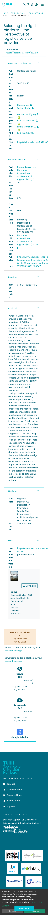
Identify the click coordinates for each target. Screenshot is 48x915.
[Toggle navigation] (42, 4)
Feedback (24, 908)
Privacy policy (13, 800)
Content (12, 491)
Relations (12, 277)
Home (5, 13)
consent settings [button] (13, 650)
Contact (11, 783)
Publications (18, 13)
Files (10, 540)
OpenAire (34, 881)
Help (28, 4)
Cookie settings (14, 795)
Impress (11, 806)
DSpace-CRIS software (24, 819)
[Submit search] (24, 4)
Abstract (12, 308)
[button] (36, 4)
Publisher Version (16, 159)
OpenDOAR (14, 881)
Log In (32, 4)
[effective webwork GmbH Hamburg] (20, 830)
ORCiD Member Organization (33, 855)
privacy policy (36, 902)
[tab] (24, 63)
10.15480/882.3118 (25, 132)
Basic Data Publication (19, 63)
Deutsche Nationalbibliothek (13, 855)
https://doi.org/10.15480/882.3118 (22, 52)
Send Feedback (14, 789)
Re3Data (31, 868)
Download (30, 585)
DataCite (12, 868)
